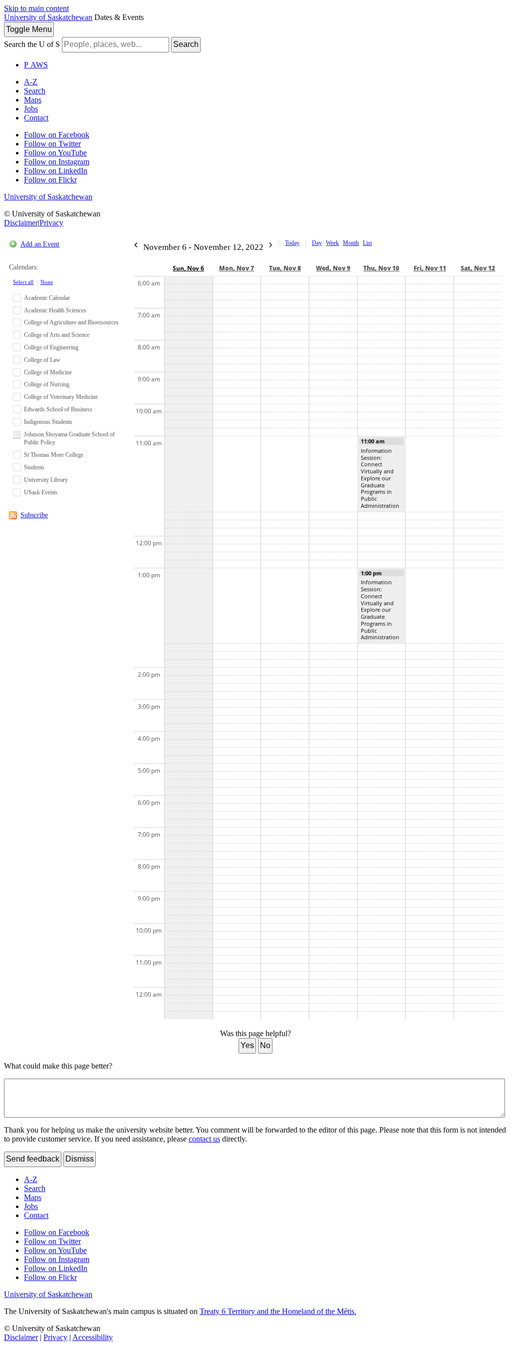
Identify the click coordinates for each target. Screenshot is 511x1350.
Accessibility (92, 1337)
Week (332, 243)
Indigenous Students (48, 421)
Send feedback (32, 1159)
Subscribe (34, 515)
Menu (29, 29)
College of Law (42, 359)
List (367, 243)
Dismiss (79, 1159)
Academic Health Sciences (55, 310)
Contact (36, 117)
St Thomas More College (53, 454)
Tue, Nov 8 (285, 268)
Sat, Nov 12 (478, 268)
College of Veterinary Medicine (61, 396)
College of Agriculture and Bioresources (71, 322)
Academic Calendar (47, 297)
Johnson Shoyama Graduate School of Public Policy (69, 438)
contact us (204, 1139)
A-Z (30, 81)
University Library (46, 479)
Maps (32, 99)
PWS (36, 64)
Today (292, 243)
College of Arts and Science (56, 334)
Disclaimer (21, 222)
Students (34, 467)
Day (317, 243)
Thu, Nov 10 (381, 268)
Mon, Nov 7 (236, 268)
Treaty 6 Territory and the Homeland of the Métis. (278, 1311)
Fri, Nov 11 (430, 268)
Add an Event (39, 244)
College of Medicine (48, 372)
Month (351, 243)
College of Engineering (51, 347)
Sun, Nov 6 (188, 268)
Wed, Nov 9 (333, 268)
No (265, 1045)
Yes (247, 1045)
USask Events (40, 492)
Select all (23, 282)
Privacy (51, 222)
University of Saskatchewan (48, 17)
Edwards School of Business (58, 409)
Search (186, 44)
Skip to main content (36, 8)
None (46, 282)
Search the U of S (32, 44)
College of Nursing (46, 384)
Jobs (31, 108)
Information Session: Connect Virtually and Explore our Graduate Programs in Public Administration (380, 478)
